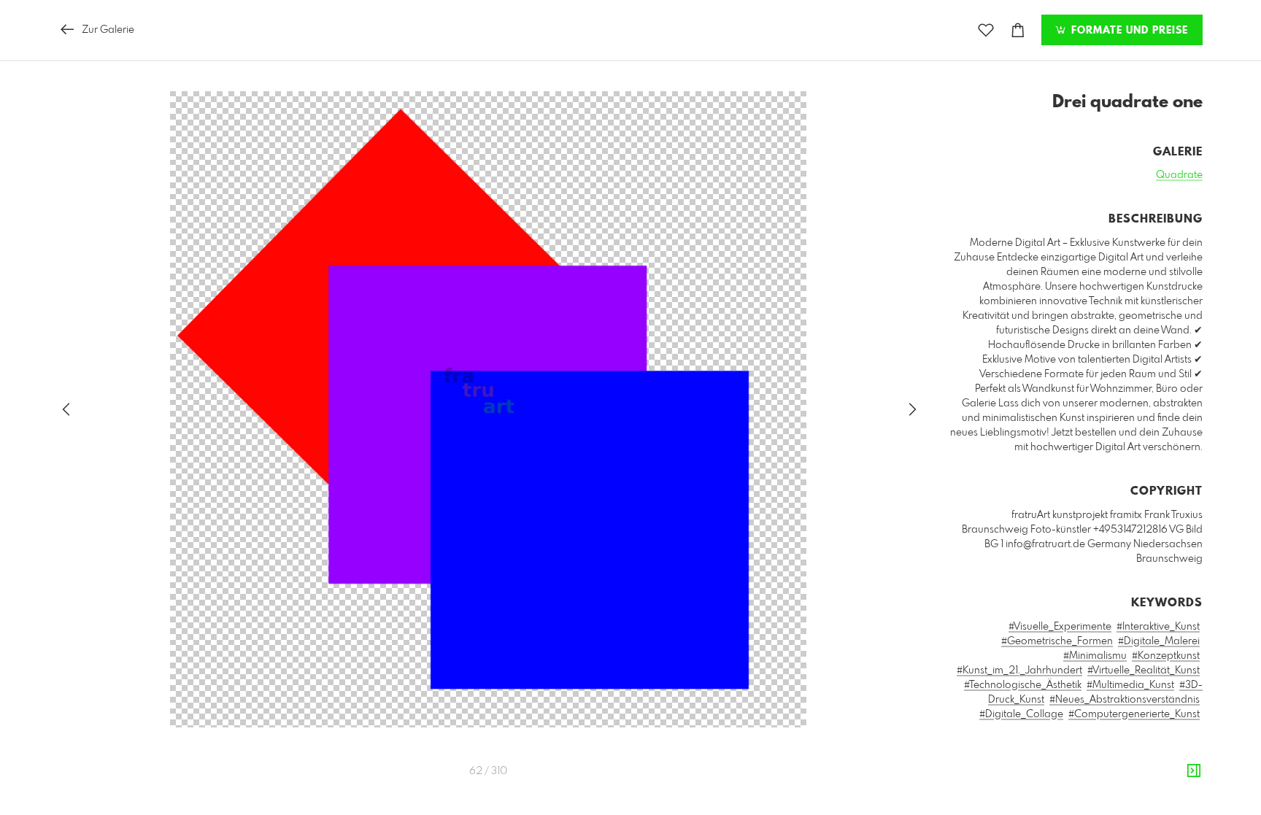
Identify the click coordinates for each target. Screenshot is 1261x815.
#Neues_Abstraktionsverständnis (1124, 700)
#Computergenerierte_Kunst (1134, 714)
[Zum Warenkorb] (1018, 30)
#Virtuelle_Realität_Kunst (1143, 670)
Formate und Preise (1128, 31)
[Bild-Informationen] (1194, 771)
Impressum (1121, 799)
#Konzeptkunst (1166, 656)
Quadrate (1179, 175)
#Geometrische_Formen (1057, 641)
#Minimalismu (1095, 656)
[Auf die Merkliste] (986, 30)
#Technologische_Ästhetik (1022, 685)
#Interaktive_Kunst (1158, 627)
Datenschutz (1177, 799)
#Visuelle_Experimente (1060, 627)
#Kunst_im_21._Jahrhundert (1019, 670)
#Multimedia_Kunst (1130, 685)
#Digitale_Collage (1021, 714)
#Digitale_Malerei (1159, 641)
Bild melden (1178, 780)
